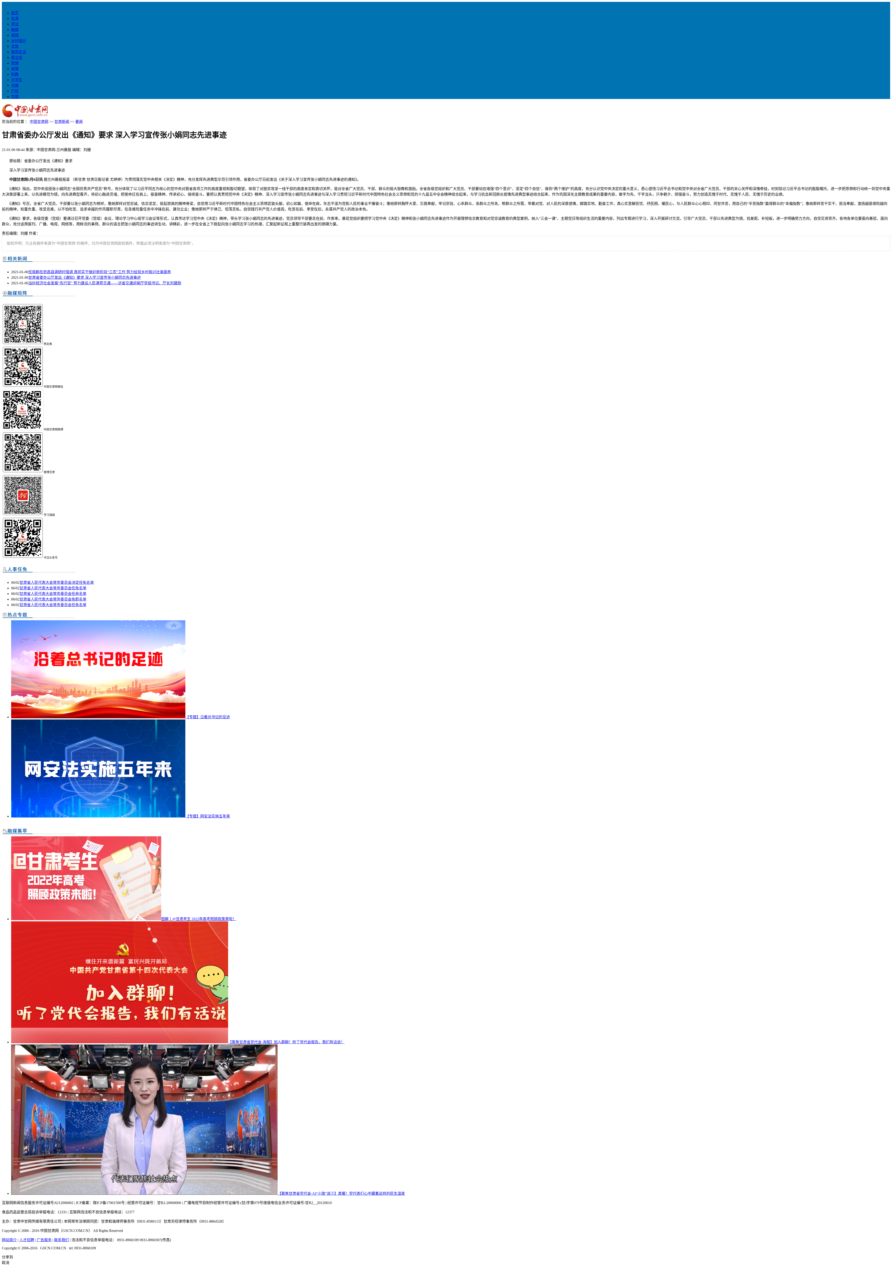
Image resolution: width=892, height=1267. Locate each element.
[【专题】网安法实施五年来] (98, 816)
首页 (15, 13)
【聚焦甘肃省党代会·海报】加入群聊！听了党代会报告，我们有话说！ (286, 1042)
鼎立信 (16, 57)
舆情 (15, 63)
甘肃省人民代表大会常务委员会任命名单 (53, 594)
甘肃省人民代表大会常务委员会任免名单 (53, 588)
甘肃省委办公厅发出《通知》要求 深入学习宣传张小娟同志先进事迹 (84, 277)
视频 (15, 35)
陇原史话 (18, 52)
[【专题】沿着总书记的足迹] (98, 717)
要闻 (79, 122)
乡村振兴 (18, 41)
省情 (15, 69)
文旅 (15, 46)
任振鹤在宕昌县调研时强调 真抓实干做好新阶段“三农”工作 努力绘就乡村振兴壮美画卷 (99, 272)
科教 (15, 74)
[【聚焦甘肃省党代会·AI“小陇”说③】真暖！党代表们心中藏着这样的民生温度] (144, 1193)
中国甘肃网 (39, 122)
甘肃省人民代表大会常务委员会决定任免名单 (57, 582)
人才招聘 (26, 1240)
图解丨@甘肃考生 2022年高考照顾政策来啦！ (198, 919)
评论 (15, 24)
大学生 (16, 80)
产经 (15, 91)
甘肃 (15, 18)
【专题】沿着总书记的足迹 (207, 717)
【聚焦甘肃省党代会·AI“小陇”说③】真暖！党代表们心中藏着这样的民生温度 (341, 1193)
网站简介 (9, 1240)
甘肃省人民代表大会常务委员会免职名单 (53, 599)
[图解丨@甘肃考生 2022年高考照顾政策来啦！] (86, 919)
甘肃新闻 (61, 122)
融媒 (15, 30)
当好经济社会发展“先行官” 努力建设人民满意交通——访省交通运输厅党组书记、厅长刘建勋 (104, 283)
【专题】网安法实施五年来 (207, 816)
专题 (15, 96)
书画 (15, 85)
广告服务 (44, 1240)
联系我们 (61, 1240)
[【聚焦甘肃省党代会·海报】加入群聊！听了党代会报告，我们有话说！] (119, 1042)
